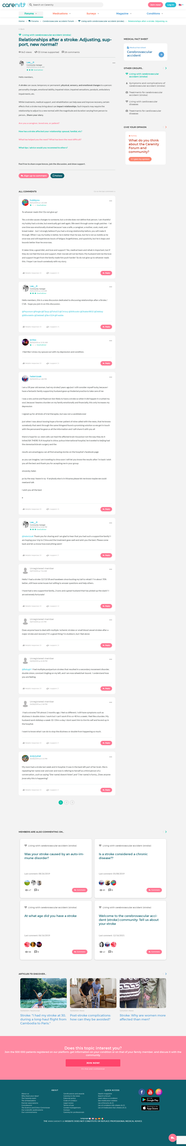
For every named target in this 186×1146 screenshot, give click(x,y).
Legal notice (68, 1103)
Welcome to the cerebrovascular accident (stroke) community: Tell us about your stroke (129, 920)
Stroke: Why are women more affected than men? (143, 1017)
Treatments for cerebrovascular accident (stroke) (145, 93)
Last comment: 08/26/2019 (37, 873)
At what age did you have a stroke (50, 916)
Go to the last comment (104, 191)
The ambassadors (29, 1101)
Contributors (27, 1105)
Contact (66, 1110)
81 (104, 890)
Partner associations (30, 1103)
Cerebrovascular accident (139, 53)
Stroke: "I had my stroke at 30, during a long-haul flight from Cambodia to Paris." (43, 1019)
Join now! (155, 4)
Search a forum (104, 1096)
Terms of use (68, 1105)
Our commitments (29, 1112)
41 (104, 951)
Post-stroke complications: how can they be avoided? (90, 1017)
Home (22, 21)
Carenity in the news (71, 1096)
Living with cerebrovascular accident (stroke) (102, 21)
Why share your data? (30, 1096)
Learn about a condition (108, 1098)
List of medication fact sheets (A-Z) (112, 1108)
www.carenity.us (56, 1121)
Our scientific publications (32, 1110)
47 (29, 890)
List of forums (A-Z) (106, 1103)
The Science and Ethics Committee (36, 1108)
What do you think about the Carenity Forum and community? (144, 146)
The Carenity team (29, 1098)
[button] (31, 14)
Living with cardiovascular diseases (143, 103)
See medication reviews (107, 1101)
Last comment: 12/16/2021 (111, 935)
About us (25, 1094)
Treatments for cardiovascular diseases (145, 112)
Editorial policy (69, 1098)
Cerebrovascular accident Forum (58, 21)
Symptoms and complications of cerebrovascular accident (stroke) (147, 84)
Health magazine (105, 1094)
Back (22, 29)
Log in (170, 4)
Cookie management (72, 1108)
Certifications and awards (73, 1094)
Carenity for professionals (73, 1112)
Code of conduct (70, 1101)
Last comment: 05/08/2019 (111, 873)
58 (29, 951)
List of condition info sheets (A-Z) (111, 1105)
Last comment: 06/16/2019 (37, 935)
